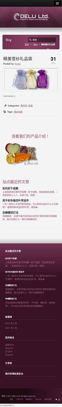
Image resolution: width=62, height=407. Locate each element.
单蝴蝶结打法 (11, 299)
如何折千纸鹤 (10, 188)
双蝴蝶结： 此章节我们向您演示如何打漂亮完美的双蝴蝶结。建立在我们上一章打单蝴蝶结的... (29, 217)
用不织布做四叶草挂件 (15, 200)
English (8, 351)
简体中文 (9, 344)
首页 (27, 44)
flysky (18, 63)
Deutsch (9, 348)
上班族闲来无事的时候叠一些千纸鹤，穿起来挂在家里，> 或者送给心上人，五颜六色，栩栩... (30, 193)
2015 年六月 (11, 323)
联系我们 (29, 399)
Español (9, 354)
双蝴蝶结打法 (10, 212)
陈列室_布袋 (27, 105)
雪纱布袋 (18, 111)
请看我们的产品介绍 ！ (31, 136)
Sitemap (38, 399)
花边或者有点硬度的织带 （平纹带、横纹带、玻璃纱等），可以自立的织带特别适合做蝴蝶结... (30, 304)
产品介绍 (19, 399)
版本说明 (48, 399)
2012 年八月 (11, 327)
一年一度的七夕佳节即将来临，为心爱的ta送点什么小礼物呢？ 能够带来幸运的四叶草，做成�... (30, 205)
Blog (35, 44)
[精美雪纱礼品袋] (31, 79)
